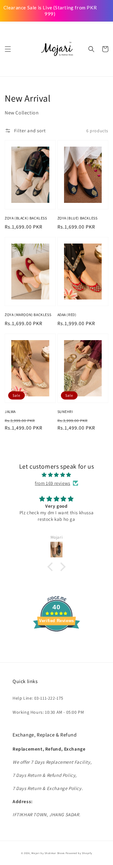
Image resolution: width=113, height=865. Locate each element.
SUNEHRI (65, 411)
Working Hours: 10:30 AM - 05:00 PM (48, 712)
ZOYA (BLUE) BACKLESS (77, 218)
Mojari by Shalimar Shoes (48, 853)
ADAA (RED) (67, 314)
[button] (8, 49)
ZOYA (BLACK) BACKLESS (26, 218)
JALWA (10, 411)
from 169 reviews (52, 483)
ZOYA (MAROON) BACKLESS (28, 314)
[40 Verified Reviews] (56, 643)
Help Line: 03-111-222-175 (38, 698)
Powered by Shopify (79, 853)
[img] (56, 474)
